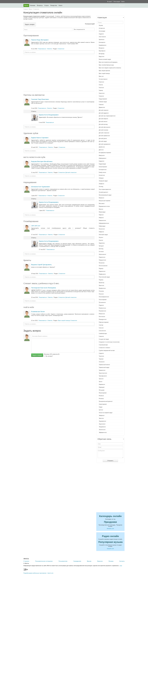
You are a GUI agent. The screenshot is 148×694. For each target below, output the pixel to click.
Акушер (101, 25)
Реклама (111, 561)
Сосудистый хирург (104, 339)
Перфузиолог (102, 274)
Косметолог (102, 175)
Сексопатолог (102, 330)
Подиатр (101, 279)
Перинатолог (102, 271)
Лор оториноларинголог (105, 189)
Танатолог (101, 356)
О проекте (26, 561)
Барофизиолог (102, 45)
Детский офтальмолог (104, 127)
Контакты (122, 561)
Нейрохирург (102, 226)
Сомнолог (101, 336)
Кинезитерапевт (103, 166)
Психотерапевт (103, 299)
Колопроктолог (103, 169)
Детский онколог (103, 121)
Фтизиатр (101, 398)
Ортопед (101, 248)
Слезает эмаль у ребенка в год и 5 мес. (41, 283)
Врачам (89, 561)
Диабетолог (102, 147)
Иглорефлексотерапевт (105, 152)
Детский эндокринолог (104, 144)
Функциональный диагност (106, 401)
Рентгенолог (102, 316)
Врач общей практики (104, 70)
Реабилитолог (102, 308)
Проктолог (101, 285)
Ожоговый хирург (103, 234)
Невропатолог (102, 220)
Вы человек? (49, 356)
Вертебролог (102, 50)
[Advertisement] (59, 73)
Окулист (101, 237)
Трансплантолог (103, 373)
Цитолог (101, 409)
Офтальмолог (102, 254)
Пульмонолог (102, 302)
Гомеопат (101, 104)
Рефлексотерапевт (104, 322)
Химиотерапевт (103, 404)
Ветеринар (101, 53)
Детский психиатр (103, 130)
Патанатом (101, 262)
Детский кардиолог (104, 113)
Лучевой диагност (103, 192)
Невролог (101, 217)
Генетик (101, 84)
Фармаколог (102, 384)
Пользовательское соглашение (44, 561)
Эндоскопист (102, 424)
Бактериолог (102, 42)
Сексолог (101, 327)
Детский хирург (103, 141)
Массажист (102, 203)
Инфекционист (102, 158)
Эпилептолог (102, 429)
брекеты (27, 260)
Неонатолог (102, 229)
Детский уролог (103, 138)
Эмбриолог (101, 415)
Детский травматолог (104, 135)
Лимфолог (101, 183)
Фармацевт (102, 387)
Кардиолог (101, 161)
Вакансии (100, 561)
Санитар (101, 325)
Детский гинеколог (103, 110)
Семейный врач (103, 333)
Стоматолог (36, 9)
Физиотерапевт (103, 393)
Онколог (101, 240)
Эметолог (101, 418)
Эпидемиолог (102, 426)
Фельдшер (101, 390)
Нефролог (101, 231)
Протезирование (31, 35)
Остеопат (101, 251)
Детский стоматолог (104, 132)
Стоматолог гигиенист (104, 347)
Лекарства (53, 5)
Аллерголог (102, 28)
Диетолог (101, 149)
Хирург (100, 407)
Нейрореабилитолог (104, 223)
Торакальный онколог (104, 364)
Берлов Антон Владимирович (49, 115)
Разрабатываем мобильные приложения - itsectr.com (38, 573)
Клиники (32, 5)
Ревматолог (102, 313)
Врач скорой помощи (104, 73)
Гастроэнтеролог (103, 79)
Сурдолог (101, 353)
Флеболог (101, 395)
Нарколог (101, 214)
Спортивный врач (103, 344)
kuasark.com (110, 548)
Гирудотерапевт (103, 99)
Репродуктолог (103, 319)
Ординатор (101, 243)
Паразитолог (102, 257)
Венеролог (101, 48)
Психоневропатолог (104, 296)
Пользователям (63, 561)
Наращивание (29, 182)
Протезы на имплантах (34, 95)
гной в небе (28, 307)
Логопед (101, 186)
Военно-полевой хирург (105, 59)
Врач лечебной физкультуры (106, 65)
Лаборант (101, 178)
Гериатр (101, 90)
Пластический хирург (104, 277)
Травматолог (102, 370)
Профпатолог (102, 288)
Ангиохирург (102, 31)
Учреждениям (77, 561)
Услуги (46, 5)
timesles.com (110, 528)
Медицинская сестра (104, 206)
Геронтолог (102, 93)
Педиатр (101, 268)
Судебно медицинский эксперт (107, 350)
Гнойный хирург (103, 101)
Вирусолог (101, 56)
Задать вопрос (30, 24)
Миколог (101, 209)
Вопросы (40, 5)
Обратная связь (104, 439)
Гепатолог (101, 87)
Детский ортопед (103, 124)
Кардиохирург (102, 164)
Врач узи (101, 76)
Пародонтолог (102, 260)
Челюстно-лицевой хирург (105, 412)
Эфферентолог (103, 432)
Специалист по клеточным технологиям (109, 342)
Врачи (26, 5)
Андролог (101, 34)
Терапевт (101, 359)
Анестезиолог (102, 36)
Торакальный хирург (104, 367)
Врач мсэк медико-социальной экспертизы (110, 67)
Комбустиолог (102, 172)
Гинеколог (101, 96)
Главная (25, 9)
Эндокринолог (102, 421)
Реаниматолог (102, 311)
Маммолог (101, 197)
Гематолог (101, 82)
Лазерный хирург (103, 181)
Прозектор (101, 282)
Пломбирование (30, 221)
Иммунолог (102, 155)
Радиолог (101, 305)
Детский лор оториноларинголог (107, 115)
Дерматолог (102, 107)
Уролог (100, 381)
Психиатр (101, 291)
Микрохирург (102, 212)
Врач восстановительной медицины (108, 62)
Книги (60, 5)
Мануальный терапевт (104, 200)
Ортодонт (101, 246)
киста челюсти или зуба (34, 157)
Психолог (101, 294)
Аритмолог (101, 39)
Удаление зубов (30, 133)
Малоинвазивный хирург (105, 195)
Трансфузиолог (103, 376)
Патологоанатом (103, 265)
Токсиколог (102, 361)
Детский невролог (103, 118)
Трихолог (101, 378)
